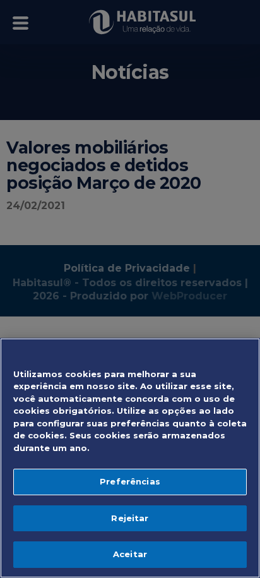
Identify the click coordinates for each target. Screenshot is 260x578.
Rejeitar (129, 518)
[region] (130, 458)
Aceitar (130, 554)
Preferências (130, 481)
